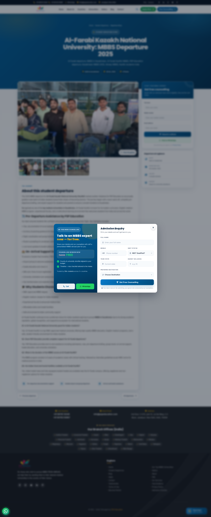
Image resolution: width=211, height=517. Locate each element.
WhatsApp (86, 286)
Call (67, 286)
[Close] (153, 227)
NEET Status (132, 248)
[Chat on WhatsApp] (5, 511)
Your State (105, 259)
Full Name (105, 237)
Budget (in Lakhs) (135, 259)
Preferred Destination (109, 270)
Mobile (103, 248)
